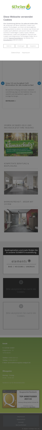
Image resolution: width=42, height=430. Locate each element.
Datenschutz (15, 53)
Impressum (26, 53)
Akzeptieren (33, 46)
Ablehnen (9, 46)
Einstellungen (21, 46)
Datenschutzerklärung (16, 38)
